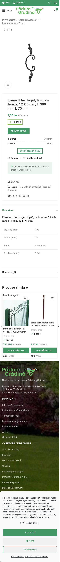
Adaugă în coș (18, 131)
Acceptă (30, 532)
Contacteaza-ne (29, 151)
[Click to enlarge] (8, 84)
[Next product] (11, 30)
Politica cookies (17, 557)
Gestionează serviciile (29, 523)
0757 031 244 (19, 389)
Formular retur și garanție (14, 421)
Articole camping (10, 449)
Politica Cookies (10, 426)
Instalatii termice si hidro (14, 477)
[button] (16, 350)
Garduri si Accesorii (28, 20)
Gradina (6, 466)
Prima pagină (8, 20)
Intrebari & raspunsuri (13, 405)
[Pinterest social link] (24, 196)
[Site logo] (30, 10)
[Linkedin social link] (28, 196)
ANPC (5, 432)
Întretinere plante (11, 482)
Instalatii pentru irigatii (13, 471)
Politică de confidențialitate (36, 557)
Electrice (6, 455)
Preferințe (30, 549)
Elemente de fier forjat (13, 23)
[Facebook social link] (16, 196)
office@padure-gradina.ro (23, 392)
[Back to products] (8, 30)
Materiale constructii (12, 488)
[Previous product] (4, 30)
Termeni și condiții (11, 416)
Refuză (30, 541)
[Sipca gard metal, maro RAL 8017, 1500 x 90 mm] (44, 307)
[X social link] (20, 196)
